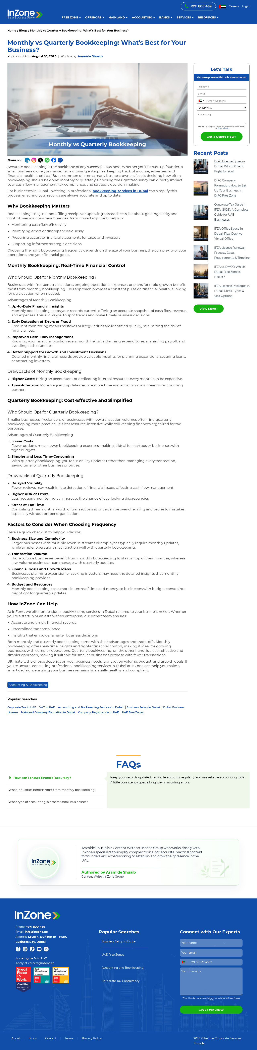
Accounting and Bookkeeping (123, 968)
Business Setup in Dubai (143, 707)
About (15, 1038)
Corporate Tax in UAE (22, 707)
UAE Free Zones (133, 712)
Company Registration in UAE (99, 712)
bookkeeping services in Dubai (120, 191)
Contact (50, 1038)
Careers (234, 6)
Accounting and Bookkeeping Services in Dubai (91, 707)
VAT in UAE (47, 707)
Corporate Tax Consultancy (121, 981)
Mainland (116, 17)
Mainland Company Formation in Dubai (48, 712)
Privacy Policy (223, 128)
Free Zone (70, 17)
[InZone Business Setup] (25, 9)
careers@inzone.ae (41, 963)
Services (184, 17)
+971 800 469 (201, 6)
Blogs (33, 1038)
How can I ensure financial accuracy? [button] (42, 778)
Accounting (142, 17)
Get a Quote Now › (221, 137)
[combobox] (204, 100)
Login (246, 6)
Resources (207, 17)
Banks (164, 17)
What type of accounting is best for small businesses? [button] (48, 802)
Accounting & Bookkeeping (28, 685)
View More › (209, 309)
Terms (69, 1038)
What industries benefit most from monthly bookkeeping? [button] (52, 790)
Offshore (93, 17)
